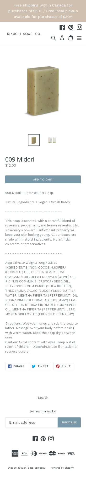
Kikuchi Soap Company (31, 467)
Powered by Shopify (62, 467)
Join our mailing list (43, 411)
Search (43, 397)
